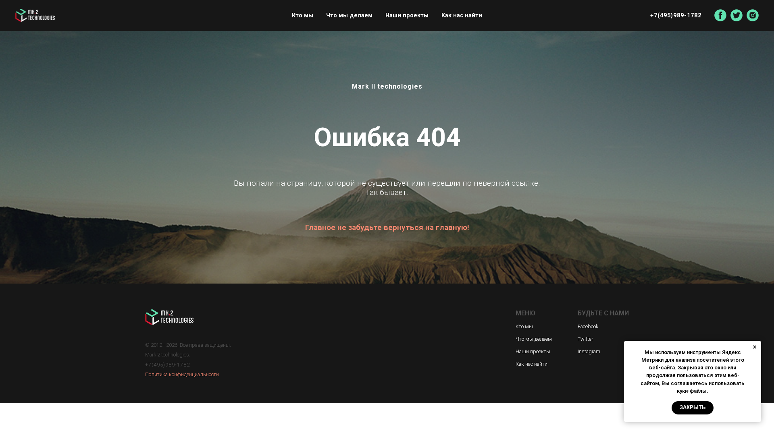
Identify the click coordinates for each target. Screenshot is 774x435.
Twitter (585, 339)
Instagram (589, 351)
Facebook (588, 326)
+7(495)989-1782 (675, 15)
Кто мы (302, 15)
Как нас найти (461, 15)
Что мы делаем (349, 15)
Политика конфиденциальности (182, 374)
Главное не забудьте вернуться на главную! (387, 227)
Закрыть (692, 407)
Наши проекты (407, 15)
